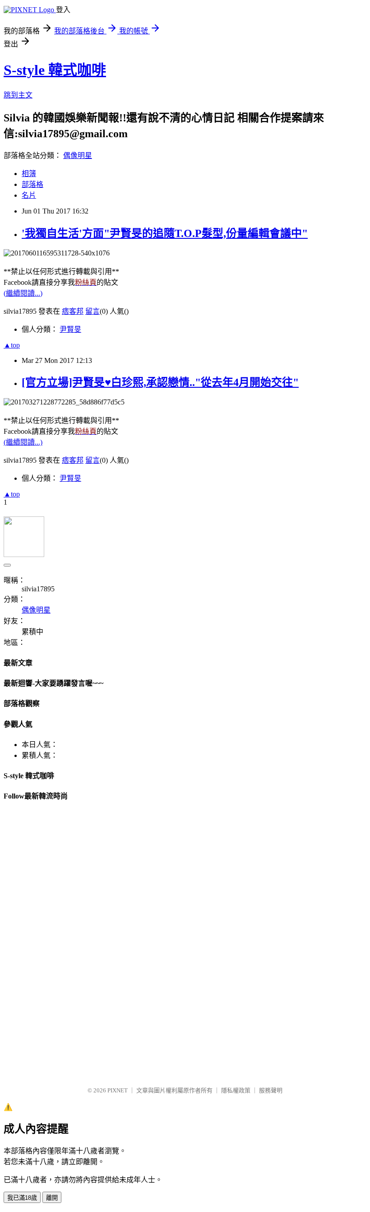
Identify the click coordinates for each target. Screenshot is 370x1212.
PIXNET (117, 1090)
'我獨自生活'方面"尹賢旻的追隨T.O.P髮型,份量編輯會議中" (165, 233)
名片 (29, 195)
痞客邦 (72, 311)
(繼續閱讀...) (23, 293)
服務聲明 (270, 1090)
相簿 (29, 173)
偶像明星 (77, 155)
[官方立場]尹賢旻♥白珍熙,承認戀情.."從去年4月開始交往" (160, 382)
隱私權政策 (235, 1090)
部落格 (32, 184)
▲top (12, 345)
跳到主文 (18, 95)
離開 (52, 1197)
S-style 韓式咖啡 (55, 70)
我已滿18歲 (22, 1197)
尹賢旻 (70, 329)
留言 (92, 311)
